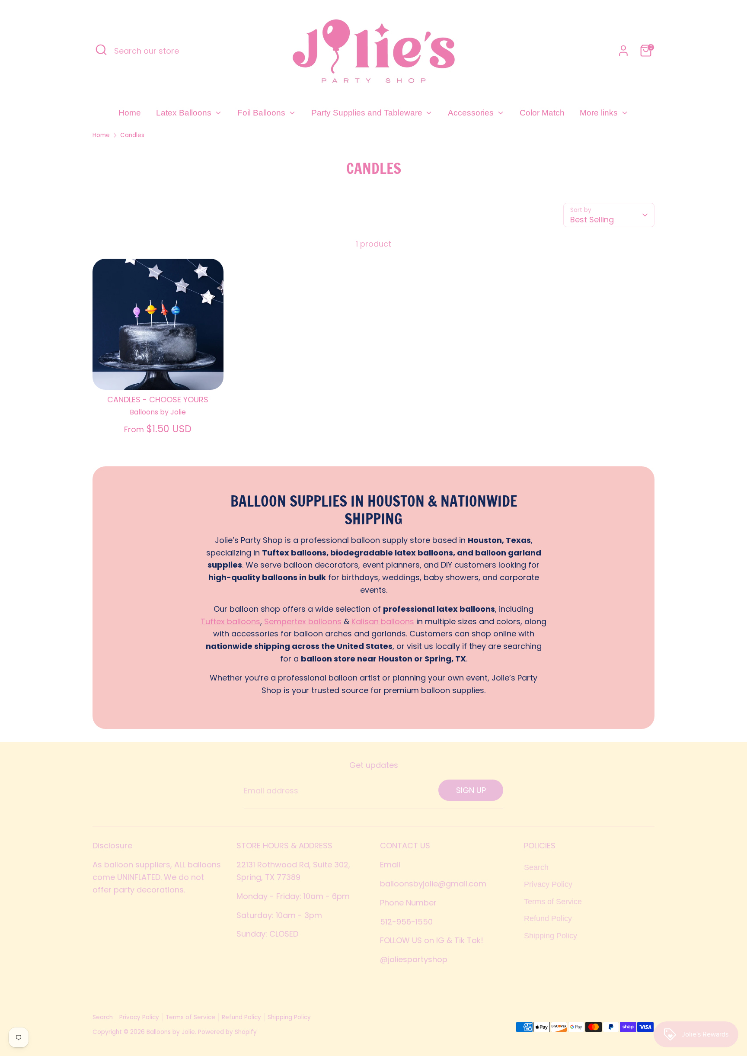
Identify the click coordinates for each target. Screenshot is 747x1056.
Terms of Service (553, 901)
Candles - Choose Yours (157, 399)
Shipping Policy (550, 935)
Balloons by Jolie (171, 1032)
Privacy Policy (548, 884)
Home (129, 112)
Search (536, 867)
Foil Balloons (262, 112)
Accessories (472, 112)
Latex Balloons (185, 112)
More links (600, 112)
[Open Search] (101, 49)
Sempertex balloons (303, 621)
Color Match (542, 112)
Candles (132, 135)
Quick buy (158, 374)
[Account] (623, 50)
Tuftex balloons (230, 621)
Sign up (471, 790)
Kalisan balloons (382, 621)
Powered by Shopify (227, 1032)
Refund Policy (548, 918)
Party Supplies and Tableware (368, 112)
